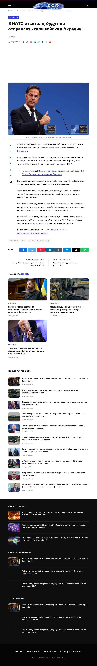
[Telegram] (10, 175)
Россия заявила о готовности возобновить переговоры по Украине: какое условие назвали (53, 426)
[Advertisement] (48, 61)
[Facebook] (10, 145)
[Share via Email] (53, 42)
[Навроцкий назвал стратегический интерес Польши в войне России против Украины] (14, 475)
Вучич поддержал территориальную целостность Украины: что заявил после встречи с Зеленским (55, 450)
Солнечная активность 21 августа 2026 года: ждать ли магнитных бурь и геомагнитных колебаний (55, 538)
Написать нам (50, 652)
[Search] (87, 6)
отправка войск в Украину (39, 240)
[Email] (10, 181)
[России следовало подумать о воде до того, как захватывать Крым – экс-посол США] (14, 586)
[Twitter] (10, 151)
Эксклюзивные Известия (52, 147)
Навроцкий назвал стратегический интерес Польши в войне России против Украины (53, 473)
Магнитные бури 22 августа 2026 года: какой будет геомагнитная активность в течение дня (52, 513)
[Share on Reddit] (50, 42)
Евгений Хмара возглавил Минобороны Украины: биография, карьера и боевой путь (25, 309)
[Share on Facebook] (23, 42)
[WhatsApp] (10, 169)
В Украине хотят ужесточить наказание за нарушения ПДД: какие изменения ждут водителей (53, 462)
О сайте (19, 652)
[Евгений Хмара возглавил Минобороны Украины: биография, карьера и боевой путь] (27, 289)
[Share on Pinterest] (31, 42)
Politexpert (22, 151)
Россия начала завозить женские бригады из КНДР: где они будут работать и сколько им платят (53, 438)
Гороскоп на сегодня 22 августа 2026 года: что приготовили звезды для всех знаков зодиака (54, 526)
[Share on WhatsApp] (38, 42)
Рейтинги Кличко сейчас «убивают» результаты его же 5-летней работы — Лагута (52, 572)
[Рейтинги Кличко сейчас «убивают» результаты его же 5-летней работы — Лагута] (14, 574)
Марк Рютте (14, 240)
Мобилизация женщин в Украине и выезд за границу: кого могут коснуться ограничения (67, 309)
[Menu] (9, 6)
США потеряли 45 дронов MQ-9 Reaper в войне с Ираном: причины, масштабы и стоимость (53, 415)
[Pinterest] (10, 163)
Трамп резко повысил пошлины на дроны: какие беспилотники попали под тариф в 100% (26, 351)
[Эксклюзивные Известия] (48, 6)
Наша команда (33, 652)
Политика (13, 17)
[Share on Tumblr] (42, 42)
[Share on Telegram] (46, 42)
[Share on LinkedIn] (35, 42)
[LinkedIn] (10, 157)
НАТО (24, 240)
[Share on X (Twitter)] (27, 42)
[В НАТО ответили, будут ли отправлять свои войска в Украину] (48, 109)
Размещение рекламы (70, 652)
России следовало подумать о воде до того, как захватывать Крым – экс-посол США (54, 584)
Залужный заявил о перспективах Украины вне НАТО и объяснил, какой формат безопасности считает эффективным (55, 485)
